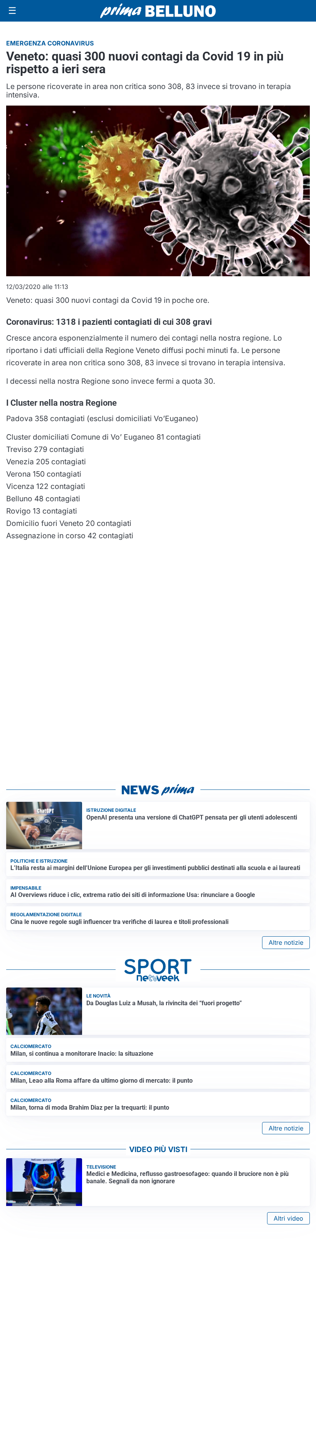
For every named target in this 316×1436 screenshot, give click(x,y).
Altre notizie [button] (286, 942)
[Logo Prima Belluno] (158, 10)
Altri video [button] (288, 1218)
